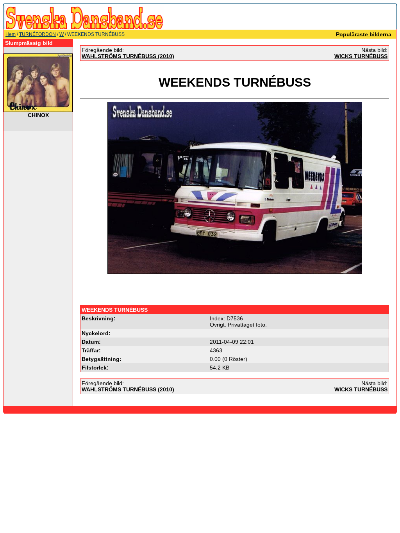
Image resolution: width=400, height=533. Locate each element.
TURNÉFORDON (37, 34)
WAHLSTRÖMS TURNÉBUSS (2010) (128, 56)
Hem (10, 34)
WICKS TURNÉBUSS (361, 56)
